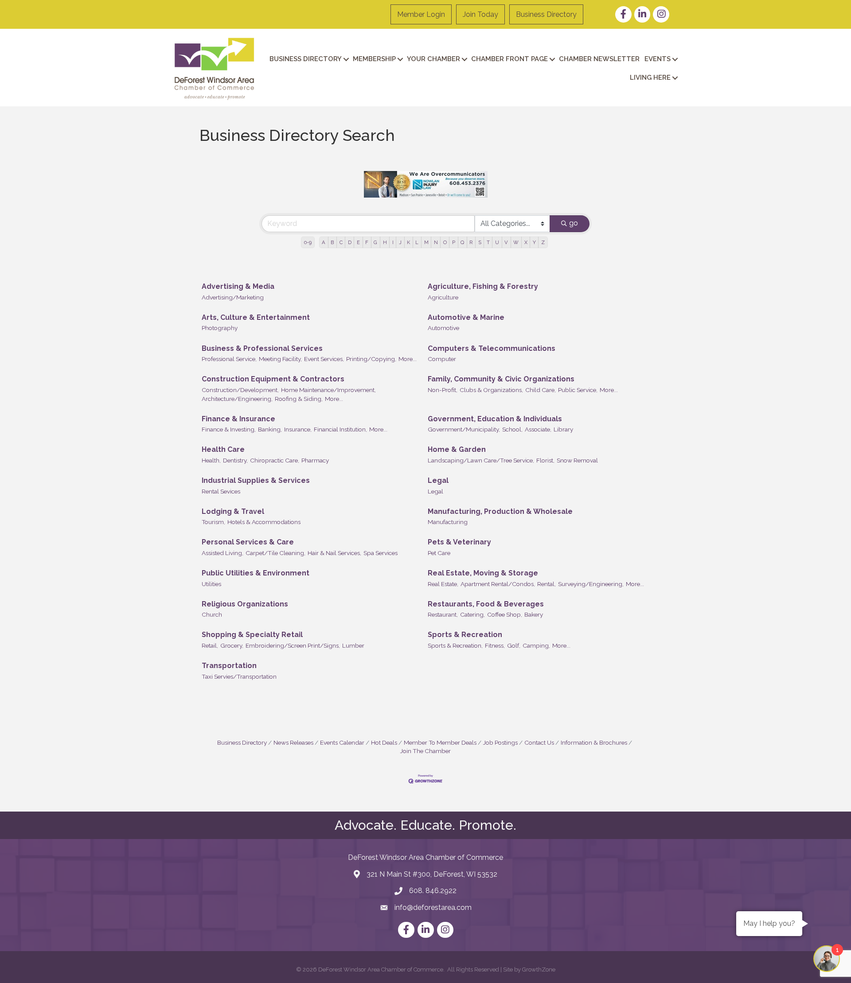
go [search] (573, 223)
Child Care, (540, 389)
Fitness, (495, 645)
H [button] (385, 242)
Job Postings (500, 742)
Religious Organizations (245, 604)
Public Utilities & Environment (255, 573)
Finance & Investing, (229, 429)
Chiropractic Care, (274, 460)
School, (512, 429)
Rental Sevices (221, 491)
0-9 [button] (308, 242)
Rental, (546, 583)
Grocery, (231, 645)
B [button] (332, 242)
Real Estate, (443, 583)
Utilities (211, 583)
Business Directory (546, 14)
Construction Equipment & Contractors (273, 379)
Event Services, (324, 358)
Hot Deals (384, 742)
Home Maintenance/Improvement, (328, 389)
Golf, (513, 645)
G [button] (375, 242)
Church (212, 614)
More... (407, 358)
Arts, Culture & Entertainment (256, 317)
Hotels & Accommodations (264, 521)
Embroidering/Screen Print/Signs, (293, 645)
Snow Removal (577, 460)
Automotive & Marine (466, 317)
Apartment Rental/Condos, (498, 583)
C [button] (341, 242)
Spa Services (380, 552)
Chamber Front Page (509, 59)
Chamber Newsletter (599, 59)
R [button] (470, 242)
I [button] (393, 242)
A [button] (323, 242)
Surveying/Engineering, (591, 583)
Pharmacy (315, 460)
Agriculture (443, 297)
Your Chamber (433, 59)
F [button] (366, 242)
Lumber (353, 645)
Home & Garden (457, 449)
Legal (438, 480)
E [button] (358, 242)
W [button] (516, 242)
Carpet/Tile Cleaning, (275, 552)
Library (563, 429)
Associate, (538, 429)
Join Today (480, 14)
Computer (442, 358)
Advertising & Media (238, 286)
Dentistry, (235, 460)
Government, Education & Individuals (495, 419)
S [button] (479, 242)
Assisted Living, (222, 552)
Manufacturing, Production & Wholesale (500, 511)
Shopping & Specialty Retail (252, 634)
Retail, (210, 645)
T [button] (488, 242)
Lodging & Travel (233, 511)
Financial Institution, (340, 429)
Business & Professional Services (262, 348)
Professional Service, (229, 358)
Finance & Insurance (238, 419)
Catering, (472, 614)
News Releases (293, 742)
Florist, (545, 460)
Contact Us (539, 742)
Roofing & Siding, (299, 398)
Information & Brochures (594, 742)
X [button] (525, 242)
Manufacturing (448, 521)
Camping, (536, 645)
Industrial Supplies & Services (256, 480)
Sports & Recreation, (455, 645)
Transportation (229, 665)
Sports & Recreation (465, 634)
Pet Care (439, 552)
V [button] (506, 242)
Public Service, (577, 389)
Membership (374, 59)
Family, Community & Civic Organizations (501, 379)
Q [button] (462, 242)
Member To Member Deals (440, 742)
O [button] (445, 242)
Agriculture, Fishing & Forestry (483, 286)
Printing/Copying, (371, 358)
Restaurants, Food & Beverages (486, 604)
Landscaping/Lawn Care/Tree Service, (481, 460)
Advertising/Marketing (233, 297)
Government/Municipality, (464, 429)
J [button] (400, 242)
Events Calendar (342, 742)
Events (657, 59)
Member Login (421, 14)
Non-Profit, (442, 389)
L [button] (416, 242)
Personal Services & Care (248, 542)
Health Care (223, 449)
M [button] (426, 242)
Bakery (533, 614)
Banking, (270, 429)
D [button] (349, 242)
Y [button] (534, 242)
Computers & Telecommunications (491, 348)
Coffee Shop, (504, 614)
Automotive (443, 327)
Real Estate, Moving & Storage (483, 573)
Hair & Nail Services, (334, 552)
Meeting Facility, (280, 358)
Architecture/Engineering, (237, 398)
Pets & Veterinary (459, 542)
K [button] (408, 242)
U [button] (497, 242)
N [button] (436, 242)
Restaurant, (443, 614)
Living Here (650, 78)
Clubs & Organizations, (491, 389)
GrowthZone (538, 969)
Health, (211, 460)
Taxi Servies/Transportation (239, 676)
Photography (220, 327)
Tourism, (213, 521)
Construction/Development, (240, 389)
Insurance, (298, 429)
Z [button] (543, 242)
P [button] (453, 242)
